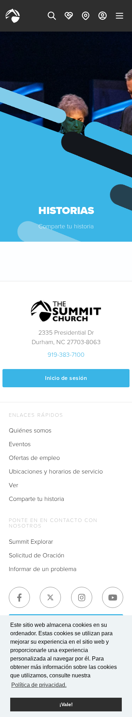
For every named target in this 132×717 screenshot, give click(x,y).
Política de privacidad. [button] (39, 685)
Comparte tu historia (36, 498)
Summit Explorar (31, 541)
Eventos (20, 444)
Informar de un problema (42, 569)
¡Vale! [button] (66, 704)
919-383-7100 (66, 354)
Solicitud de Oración (36, 555)
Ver (13, 485)
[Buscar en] (52, 16)
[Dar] (69, 16)
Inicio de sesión (66, 378)
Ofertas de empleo (34, 457)
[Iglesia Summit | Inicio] (13, 16)
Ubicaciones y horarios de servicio (56, 471)
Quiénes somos (30, 430)
